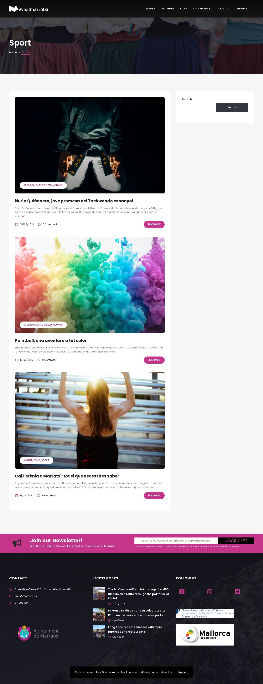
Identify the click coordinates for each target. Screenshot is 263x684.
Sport (27, 185)
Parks (37, 460)
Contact (224, 8)
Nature (28, 460)
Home (13, 52)
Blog (183, 8)
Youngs (58, 185)
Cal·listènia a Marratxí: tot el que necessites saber (67, 476)
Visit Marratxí (203, 8)
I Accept (183, 672)
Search (187, 99)
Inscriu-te (235, 541)
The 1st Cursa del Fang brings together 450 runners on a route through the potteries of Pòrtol (138, 594)
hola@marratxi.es (26, 596)
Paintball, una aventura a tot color (51, 340)
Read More (154, 224)
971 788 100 (21, 603)
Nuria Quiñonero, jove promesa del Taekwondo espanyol (74, 201)
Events (150, 8)
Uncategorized (42, 185)
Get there (167, 8)
